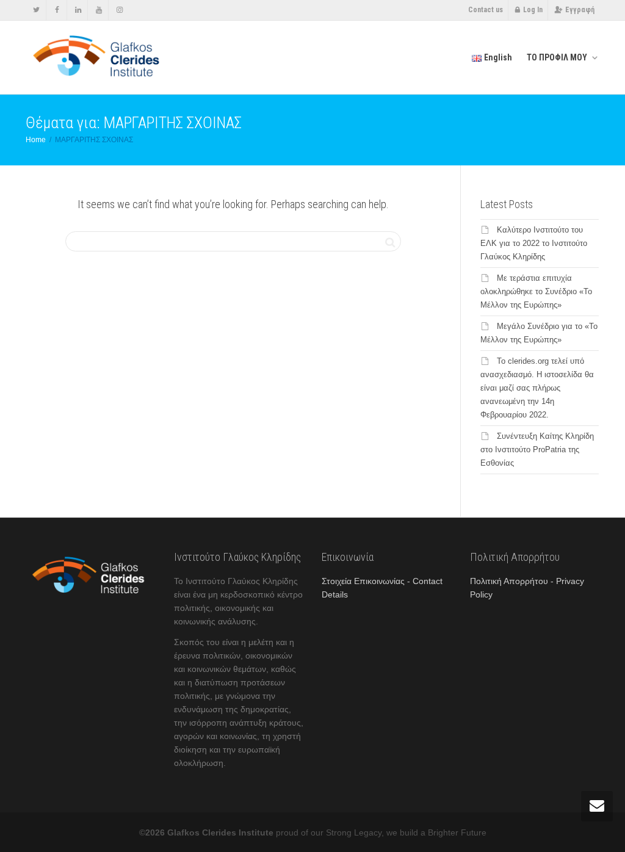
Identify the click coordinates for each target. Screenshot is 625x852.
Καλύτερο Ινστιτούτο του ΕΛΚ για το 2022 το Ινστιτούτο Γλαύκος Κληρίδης (533, 243)
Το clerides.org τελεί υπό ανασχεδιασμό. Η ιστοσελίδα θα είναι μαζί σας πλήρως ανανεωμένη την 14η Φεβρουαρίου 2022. (537, 387)
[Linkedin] (78, 10)
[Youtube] (99, 10)
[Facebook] (57, 10)
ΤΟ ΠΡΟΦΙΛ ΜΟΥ (558, 57)
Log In (533, 9)
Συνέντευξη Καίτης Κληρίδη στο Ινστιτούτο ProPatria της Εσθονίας (537, 449)
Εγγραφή (579, 9)
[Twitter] (36, 10)
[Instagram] (119, 10)
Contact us (485, 9)
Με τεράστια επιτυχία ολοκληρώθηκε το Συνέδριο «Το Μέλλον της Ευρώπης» (536, 291)
